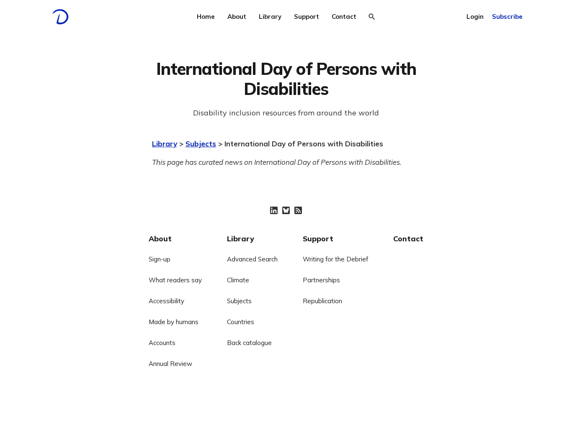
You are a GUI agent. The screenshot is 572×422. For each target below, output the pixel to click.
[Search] (372, 16)
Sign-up (159, 259)
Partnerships (321, 280)
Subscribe (507, 16)
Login (475, 16)
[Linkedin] (274, 210)
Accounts (162, 343)
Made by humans (173, 322)
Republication (322, 301)
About (236, 16)
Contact (344, 16)
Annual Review (170, 364)
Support (306, 16)
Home (206, 16)
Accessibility (166, 301)
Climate (238, 280)
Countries (240, 322)
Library (270, 16)
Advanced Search (252, 259)
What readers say (175, 280)
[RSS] (298, 210)
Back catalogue (249, 343)
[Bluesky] (286, 210)
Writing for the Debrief (335, 259)
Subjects (201, 143)
